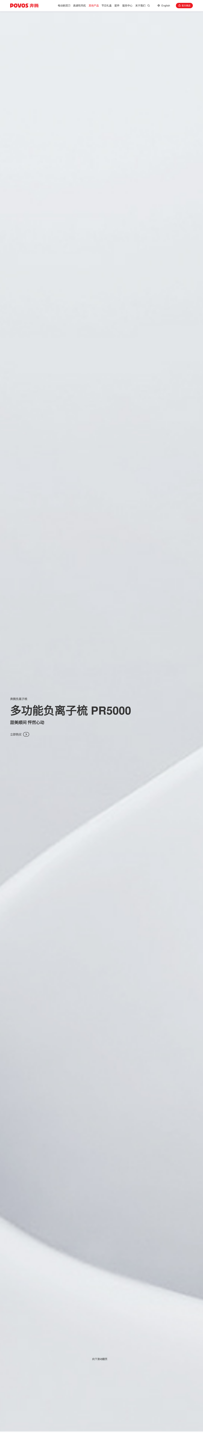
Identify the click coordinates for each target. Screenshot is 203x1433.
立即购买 (16, 734)
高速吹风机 (79, 5)
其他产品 (94, 5)
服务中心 (127, 5)
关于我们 (140, 5)
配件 (117, 5)
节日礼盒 (107, 5)
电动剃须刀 (64, 5)
